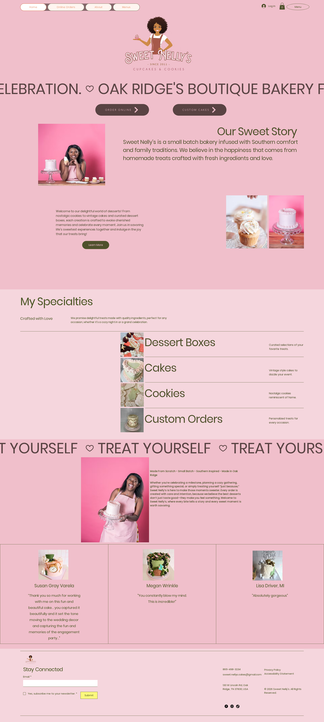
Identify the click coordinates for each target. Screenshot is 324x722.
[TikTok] (238, 706)
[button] (282, 6)
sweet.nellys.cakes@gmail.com (242, 674)
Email (27, 676)
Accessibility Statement (279, 673)
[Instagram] (232, 706)
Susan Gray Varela (54, 586)
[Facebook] (226, 706)
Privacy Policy (272, 670)
